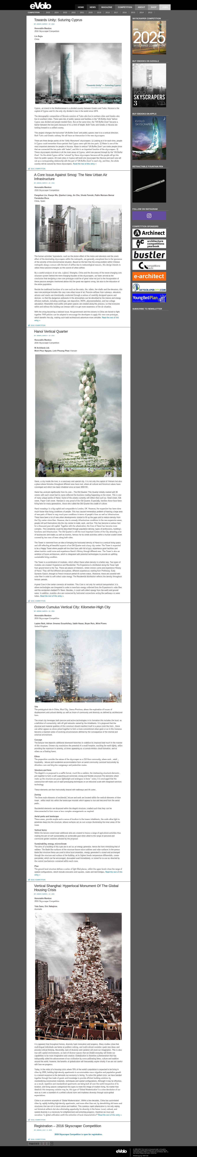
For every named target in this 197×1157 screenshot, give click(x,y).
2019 (99, 13)
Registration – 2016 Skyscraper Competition (67, 1126)
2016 (125, 13)
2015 (133, 13)
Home (81, 7)
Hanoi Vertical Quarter (51, 331)
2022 (74, 13)
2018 (108, 13)
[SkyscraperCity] (150, 287)
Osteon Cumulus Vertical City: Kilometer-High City (72, 607)
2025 (48, 13)
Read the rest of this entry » (84, 164)
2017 (116, 13)
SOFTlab (145, 1155)
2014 (142, 13)
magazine (106, 7)
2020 (91, 13)
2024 (57, 13)
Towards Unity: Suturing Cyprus (58, 20)
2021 (82, 13)
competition (125, 7)
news (93, 7)
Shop (153, 7)
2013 (150, 13)
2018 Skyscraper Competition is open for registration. (78, 1134)
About (141, 7)
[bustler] (150, 255)
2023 (65, 13)
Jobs (165, 7)
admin (39, 24)
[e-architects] (150, 276)
